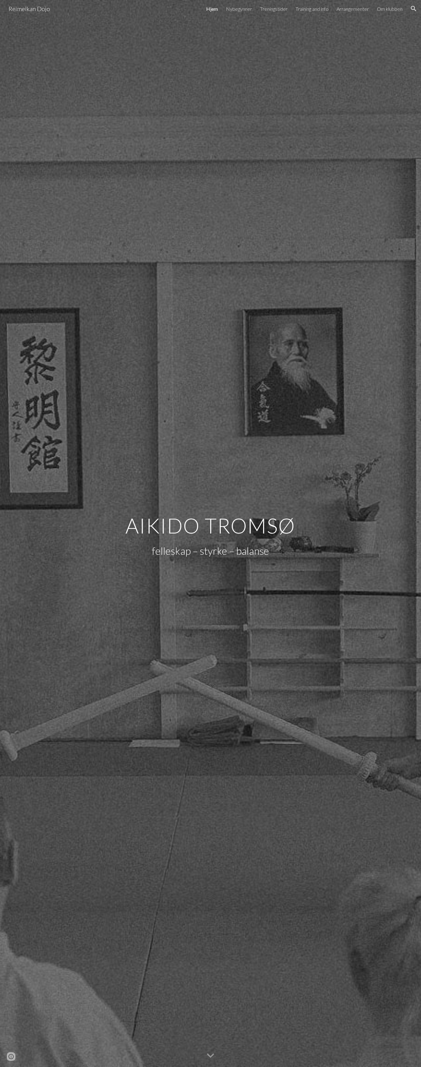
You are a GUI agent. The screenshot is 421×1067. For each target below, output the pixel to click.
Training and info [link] (312, 9)
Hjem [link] (212, 9)
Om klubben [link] (390, 9)
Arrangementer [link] (353, 9)
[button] (413, 8)
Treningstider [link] (274, 9)
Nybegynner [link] (239, 9)
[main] (210, 523)
